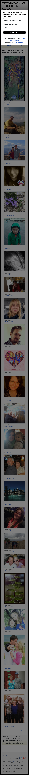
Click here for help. (19, 42)
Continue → (14, 32)
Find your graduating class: (11, 24)
